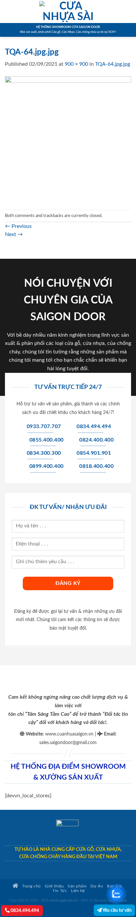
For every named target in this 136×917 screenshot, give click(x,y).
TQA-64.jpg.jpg (112, 64)
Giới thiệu (54, 886)
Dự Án (96, 886)
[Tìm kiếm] (128, 11)
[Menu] (9, 11)
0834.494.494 (24, 910)
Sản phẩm (77, 886)
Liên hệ (78, 891)
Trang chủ (31, 886)
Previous (18, 226)
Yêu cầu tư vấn (117, 910)
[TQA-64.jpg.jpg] (68, 138)
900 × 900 (76, 64)
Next (14, 234)
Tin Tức (59, 891)
